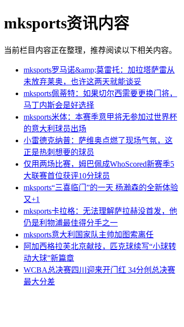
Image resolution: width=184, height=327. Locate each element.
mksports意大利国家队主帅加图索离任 (89, 234)
